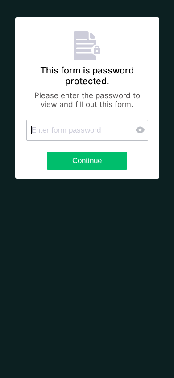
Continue (87, 160)
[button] (141, 130)
